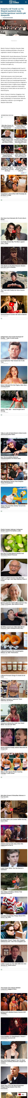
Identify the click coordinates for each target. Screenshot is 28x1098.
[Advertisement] (14, 109)
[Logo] (14, 2)
